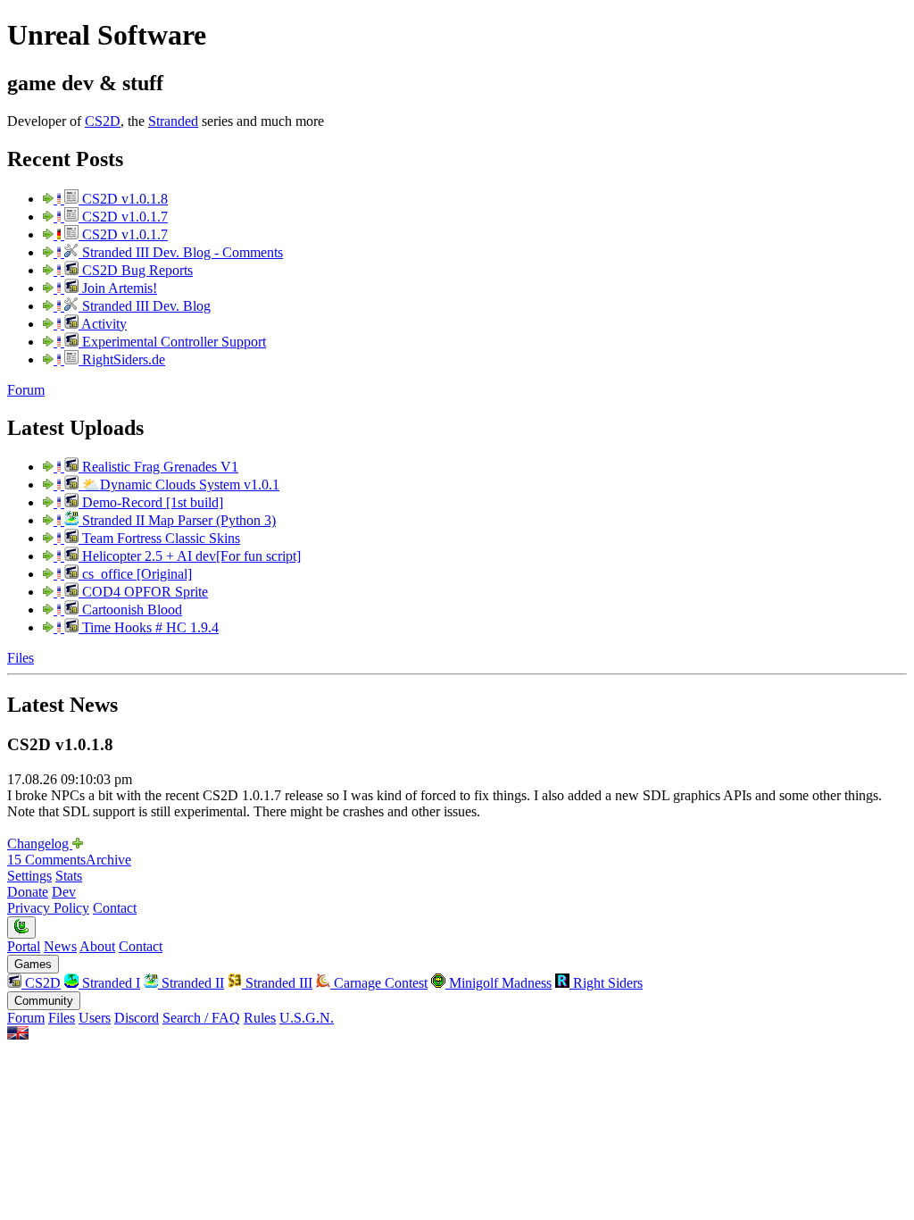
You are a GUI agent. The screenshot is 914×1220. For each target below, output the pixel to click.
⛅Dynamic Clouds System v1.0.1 (179, 484)
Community (43, 1000)
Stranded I (109, 982)
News (60, 946)
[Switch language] (18, 1034)
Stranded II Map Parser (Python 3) (177, 520)
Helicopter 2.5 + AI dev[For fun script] (190, 556)
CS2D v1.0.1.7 (123, 216)
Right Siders (606, 982)
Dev (64, 891)
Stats (68, 875)
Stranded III (277, 982)
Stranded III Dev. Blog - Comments (181, 252)
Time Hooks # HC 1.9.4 (149, 627)
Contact (115, 907)
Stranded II (191, 982)
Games (33, 964)
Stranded (173, 121)
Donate (27, 891)
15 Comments (46, 859)
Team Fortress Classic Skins (159, 538)
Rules (260, 1017)
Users (95, 1017)
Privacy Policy (48, 907)
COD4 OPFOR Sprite (143, 591)
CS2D (102, 121)
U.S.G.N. (306, 1017)
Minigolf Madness (498, 982)
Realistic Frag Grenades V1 (158, 466)
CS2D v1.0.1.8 (123, 198)
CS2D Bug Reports (136, 270)
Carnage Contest (379, 982)
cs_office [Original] (135, 573)
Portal (23, 946)
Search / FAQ (201, 1017)
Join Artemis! (118, 288)
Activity (103, 323)
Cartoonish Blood (130, 609)
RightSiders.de (122, 359)
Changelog (39, 843)
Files (20, 657)
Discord (136, 1017)
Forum (26, 389)
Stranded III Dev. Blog (145, 305)
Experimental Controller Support (172, 341)
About (97, 946)
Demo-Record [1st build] (151, 502)
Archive (108, 859)
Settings (29, 875)
